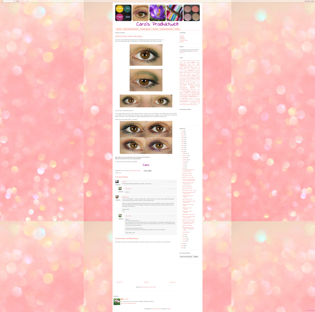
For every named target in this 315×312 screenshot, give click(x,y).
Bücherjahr (197, 70)
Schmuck (191, 99)
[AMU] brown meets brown (188, 214)
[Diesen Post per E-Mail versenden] (144, 171)
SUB (190, 101)
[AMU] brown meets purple (188, 220)
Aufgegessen (191, 65)
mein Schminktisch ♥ (187, 188)
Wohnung (192, 104)
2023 (182, 131)
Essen (188, 75)
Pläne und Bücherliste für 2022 (131, 29)
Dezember (185, 153)
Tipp (191, 103)
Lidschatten (193, 83)
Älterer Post (173, 282)
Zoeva (195, 104)
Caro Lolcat (128, 188)
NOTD (192, 88)
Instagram (182, 37)
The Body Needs (183, 103)
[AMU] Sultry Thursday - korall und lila (188, 183)
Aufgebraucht (183, 65)
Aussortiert (197, 65)
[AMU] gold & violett (187, 175)
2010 (182, 247)
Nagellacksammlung (145, 29)
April (184, 234)
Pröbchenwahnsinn (195, 92)
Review (185, 98)
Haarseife (192, 79)
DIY (185, 73)
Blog (199, 68)
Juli (183, 163)
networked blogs (183, 40)
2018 (182, 141)
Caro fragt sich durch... (187, 199)
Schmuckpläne (185, 232)
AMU (120, 172)
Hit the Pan (182, 81)
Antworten (118, 184)
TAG (199, 101)
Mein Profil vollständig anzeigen (128, 303)
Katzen (193, 81)
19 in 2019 (182, 60)
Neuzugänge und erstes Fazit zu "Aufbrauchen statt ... (188, 229)
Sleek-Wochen (184, 101)
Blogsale (181, 70)
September (185, 159)
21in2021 (193, 60)
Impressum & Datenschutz (166, 29)
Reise (181, 98)
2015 (182, 147)
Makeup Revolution (188, 84)
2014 (182, 149)
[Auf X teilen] (147, 171)
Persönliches (187, 91)
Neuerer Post (119, 282)
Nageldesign (182, 85)
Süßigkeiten (194, 101)
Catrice (188, 72)
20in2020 (188, 60)
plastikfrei (182, 92)
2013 (182, 151)
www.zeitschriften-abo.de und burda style (188, 170)
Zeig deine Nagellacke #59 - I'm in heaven (188, 217)
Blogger (168, 308)
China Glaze (193, 72)
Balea (192, 67)
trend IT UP (196, 103)
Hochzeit (188, 81)
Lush (181, 84)
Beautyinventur (183, 68)
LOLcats (198, 83)
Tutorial (181, 104)
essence (194, 75)
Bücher (191, 71)
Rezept (190, 98)
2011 (182, 245)
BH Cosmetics (192, 68)
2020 (182, 137)
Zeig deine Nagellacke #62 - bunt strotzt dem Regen (188, 180)
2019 (182, 139)
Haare (188, 79)
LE (188, 83)
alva (184, 62)
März (184, 236)
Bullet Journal (183, 72)
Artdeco (198, 62)
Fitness (187, 77)
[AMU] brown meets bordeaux (187, 208)
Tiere (189, 103)
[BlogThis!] (146, 171)
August (184, 161)
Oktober (184, 157)
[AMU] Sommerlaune (187, 225)
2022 (182, 133)
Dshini (189, 73)
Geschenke (197, 77)
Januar (184, 241)
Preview (187, 92)
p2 (195, 89)
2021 (182, 135)
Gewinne (198, 78)
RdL (199, 96)
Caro (163, 39)
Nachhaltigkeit (197, 84)
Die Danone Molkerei (187, 186)
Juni (184, 166)
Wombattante (125, 197)
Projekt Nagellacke (189, 96)
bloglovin (182, 41)
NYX (199, 87)
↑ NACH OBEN (309, 310)
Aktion (181, 62)
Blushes (185, 70)
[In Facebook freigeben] (149, 171)
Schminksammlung (184, 99)
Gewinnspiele (183, 79)
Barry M (197, 67)
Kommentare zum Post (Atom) (149, 287)
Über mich (155, 29)
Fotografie (191, 76)
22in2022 (197, 60)
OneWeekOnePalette (184, 89)
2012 (182, 243)
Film (184, 76)
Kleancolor (198, 81)
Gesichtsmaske (183, 78)
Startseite (119, 29)
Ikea (191, 81)
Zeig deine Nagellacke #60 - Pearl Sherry (188, 202)
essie (199, 75)
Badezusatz (186, 67)
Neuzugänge (183, 88)
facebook (182, 35)
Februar (184, 239)
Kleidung (182, 83)
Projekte (177, 29)
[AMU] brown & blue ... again (189, 190)
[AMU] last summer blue (188, 177)
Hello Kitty (197, 79)
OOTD (191, 89)
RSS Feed (182, 38)
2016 (182, 145)
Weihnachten (186, 104)
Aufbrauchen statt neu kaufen (190, 64)
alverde (188, 62)
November (185, 155)
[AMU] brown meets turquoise (187, 212)
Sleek (198, 100)
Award (181, 67)
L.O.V (186, 83)
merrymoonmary (156, 308)
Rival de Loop (196, 98)
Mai (183, 168)
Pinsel (198, 91)
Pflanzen (194, 91)
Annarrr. (124, 181)
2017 (182, 143)
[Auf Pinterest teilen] (151, 171)
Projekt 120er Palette (185, 94)
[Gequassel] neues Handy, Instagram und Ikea (188, 222)
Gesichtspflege (191, 78)
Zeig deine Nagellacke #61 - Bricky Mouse (188, 193)
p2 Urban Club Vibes (187, 173)
